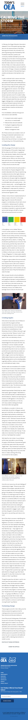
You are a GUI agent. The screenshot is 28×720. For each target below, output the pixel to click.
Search (2, 681)
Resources (3, 678)
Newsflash (3, 679)
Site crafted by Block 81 (14, 716)
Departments (4, 674)
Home (2, 672)
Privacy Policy (4, 683)
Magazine (3, 676)
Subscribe (7, 701)
